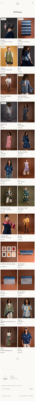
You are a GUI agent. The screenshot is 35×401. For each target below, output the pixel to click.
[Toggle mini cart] (32, 3)
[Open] (1, 3)
